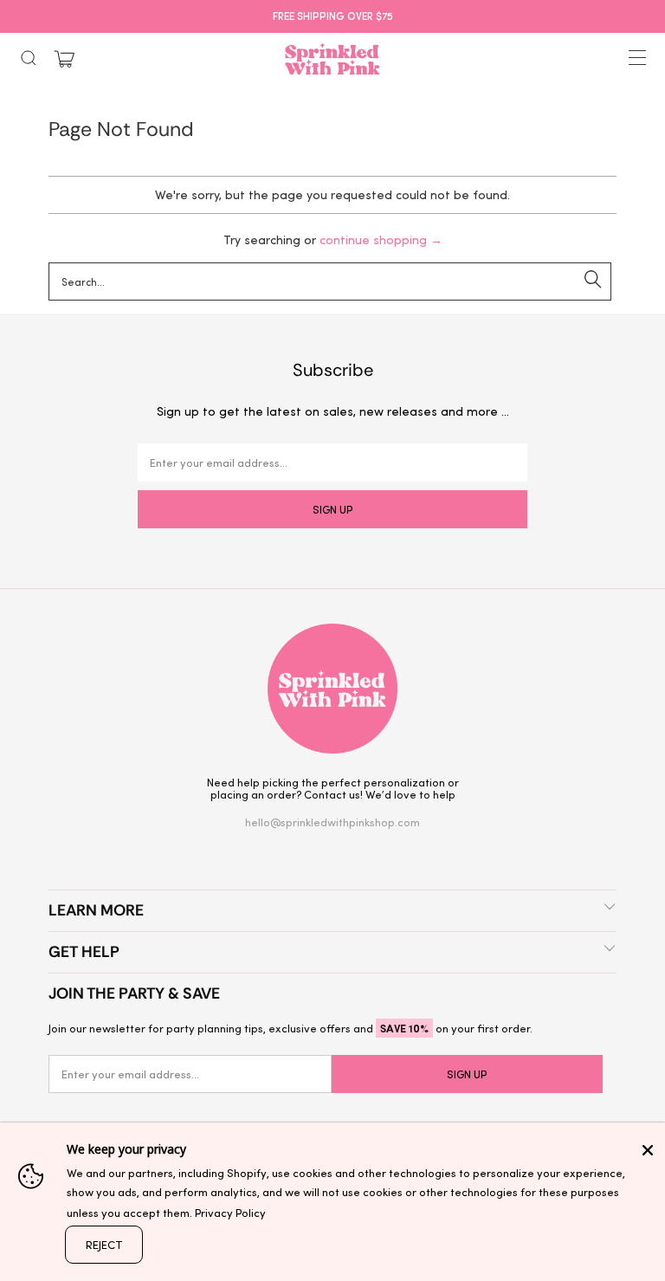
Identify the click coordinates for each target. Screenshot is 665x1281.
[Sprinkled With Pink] (332, 59)
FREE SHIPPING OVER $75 (333, 16)
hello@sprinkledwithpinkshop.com (332, 821)
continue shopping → (381, 239)
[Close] (647, 1150)
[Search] (28, 58)
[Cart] (64, 59)
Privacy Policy (230, 1212)
